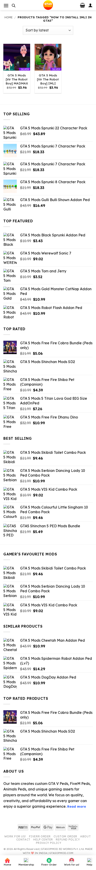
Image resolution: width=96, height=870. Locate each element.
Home (8, 17)
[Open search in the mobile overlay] (13, 5)
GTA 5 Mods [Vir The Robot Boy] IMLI (48, 79)
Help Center (43, 839)
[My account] (90, 5)
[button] (6, 5)
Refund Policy (68, 839)
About (85, 836)
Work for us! (15, 836)
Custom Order (65, 836)
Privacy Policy (48, 843)
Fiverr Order (40, 836)
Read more (76, 807)
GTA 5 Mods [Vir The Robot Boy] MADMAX (17, 79)
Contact (23, 839)
